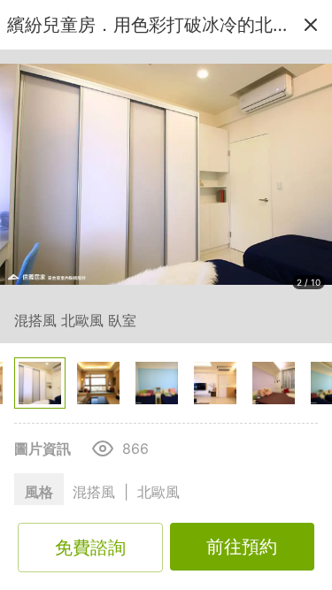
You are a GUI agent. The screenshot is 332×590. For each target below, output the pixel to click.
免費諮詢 (90, 547)
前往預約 (241, 546)
